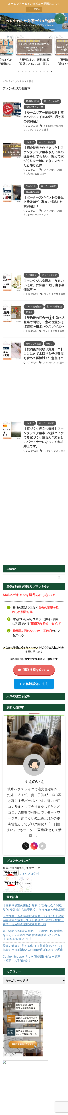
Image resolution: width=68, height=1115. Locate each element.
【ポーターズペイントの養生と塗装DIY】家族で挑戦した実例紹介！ (44, 202)
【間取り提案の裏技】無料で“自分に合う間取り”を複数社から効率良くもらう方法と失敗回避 (34, 907)
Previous (3, 49)
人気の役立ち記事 (36, 173)
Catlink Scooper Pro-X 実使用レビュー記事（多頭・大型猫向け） (31, 958)
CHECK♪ (34, 9)
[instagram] (34, 846)
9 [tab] (48, 71)
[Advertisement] (34, 246)
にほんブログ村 (29, 873)
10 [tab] (51, 71)
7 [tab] (40, 71)
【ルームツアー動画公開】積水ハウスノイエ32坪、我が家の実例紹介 (44, 117)
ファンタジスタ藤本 (38, 129)
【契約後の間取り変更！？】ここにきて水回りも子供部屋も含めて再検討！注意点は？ (44, 353)
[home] (42, 846)
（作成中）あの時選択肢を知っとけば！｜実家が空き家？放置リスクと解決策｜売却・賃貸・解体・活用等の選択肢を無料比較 (33, 920)
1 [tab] (18, 71)
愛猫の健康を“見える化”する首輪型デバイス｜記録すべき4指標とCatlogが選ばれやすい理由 (33, 948)
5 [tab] (33, 71)
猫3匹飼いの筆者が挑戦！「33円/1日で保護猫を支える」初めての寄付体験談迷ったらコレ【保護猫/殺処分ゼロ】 (33, 935)
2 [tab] (22, 71)
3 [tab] (26, 71)
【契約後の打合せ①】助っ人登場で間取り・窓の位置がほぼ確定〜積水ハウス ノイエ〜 (44, 322)
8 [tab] (44, 71)
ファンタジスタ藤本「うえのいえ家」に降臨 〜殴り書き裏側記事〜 (44, 285)
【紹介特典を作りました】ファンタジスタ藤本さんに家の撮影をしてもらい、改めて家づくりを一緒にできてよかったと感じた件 (44, 156)
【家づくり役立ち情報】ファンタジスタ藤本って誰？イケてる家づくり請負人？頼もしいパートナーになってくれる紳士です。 (44, 437)
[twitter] (25, 846)
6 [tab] (37, 71)
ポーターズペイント (38, 214)
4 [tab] (29, 71)
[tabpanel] (34, 51)
